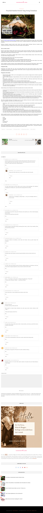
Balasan (7, 168)
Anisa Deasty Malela (9, 238)
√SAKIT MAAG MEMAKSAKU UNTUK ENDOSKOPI (14, 493)
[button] (4, 2)
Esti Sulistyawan (8, 290)
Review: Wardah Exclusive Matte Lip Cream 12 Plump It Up (15, 488)
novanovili (11, 170)
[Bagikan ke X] (19, 134)
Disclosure (35, 458)
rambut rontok (33, 129)
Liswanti (6, 251)
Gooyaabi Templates (32, 510)
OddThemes (15, 510)
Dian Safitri (7, 210)
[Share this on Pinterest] (21, 134)
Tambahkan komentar (3, 373)
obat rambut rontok (17, 129)
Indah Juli (7, 159)
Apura (6, 322)
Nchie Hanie (7, 184)
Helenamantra (7, 360)
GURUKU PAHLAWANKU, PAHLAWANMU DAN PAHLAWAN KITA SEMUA (18, 482)
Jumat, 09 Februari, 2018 (15, 360)
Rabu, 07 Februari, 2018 (12, 251)
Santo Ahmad (7, 335)
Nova (6, 454)
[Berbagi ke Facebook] (17, 134)
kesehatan (21, 8)
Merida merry (7, 277)
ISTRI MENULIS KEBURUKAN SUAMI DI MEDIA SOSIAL (15, 477)
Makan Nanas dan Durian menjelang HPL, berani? (14, 498)
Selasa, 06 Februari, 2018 (13, 159)
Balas (10, 177)
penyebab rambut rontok (25, 129)
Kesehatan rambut (9, 129)
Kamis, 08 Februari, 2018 (12, 322)
